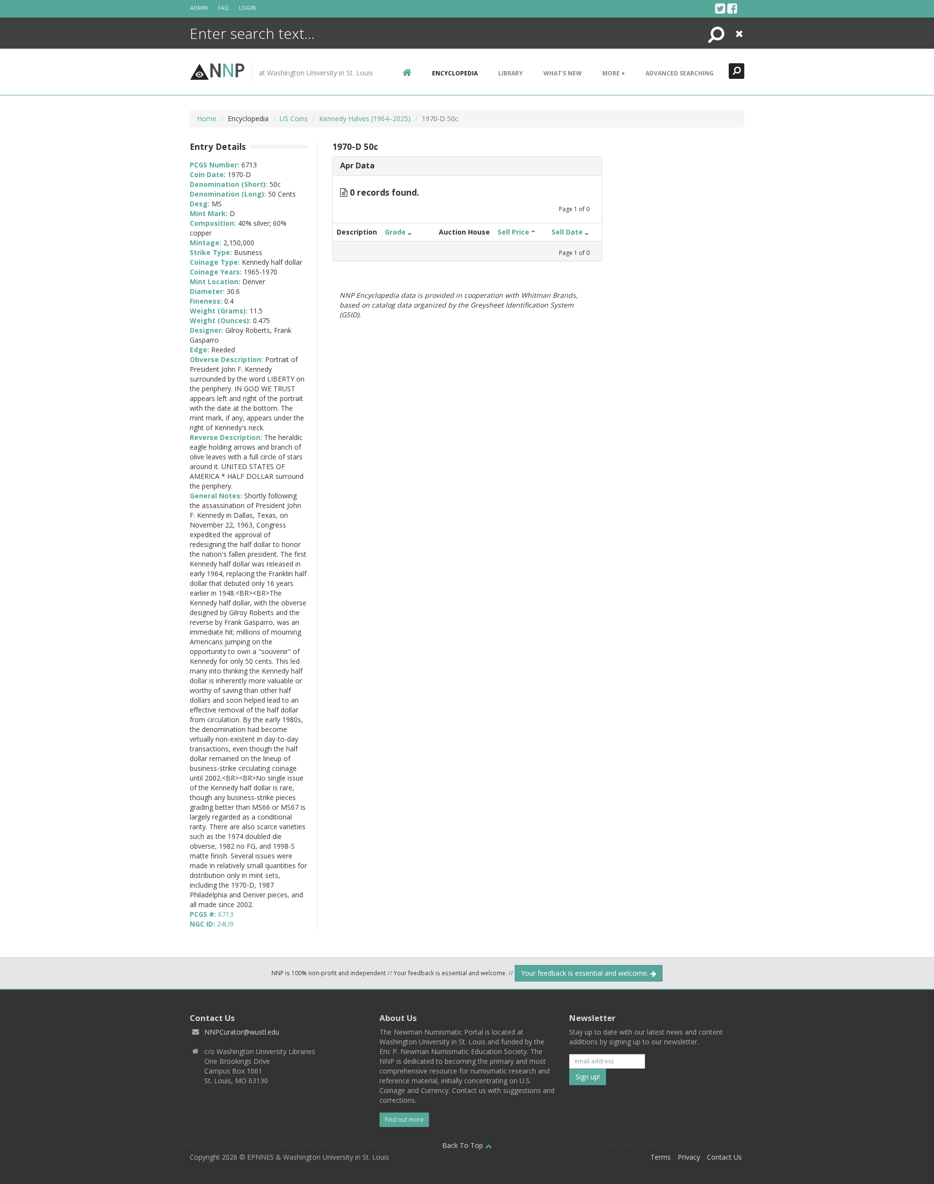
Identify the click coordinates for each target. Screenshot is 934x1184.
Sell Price (514, 232)
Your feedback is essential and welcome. (585, 973)
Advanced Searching (680, 73)
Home (206, 118)
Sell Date (568, 232)
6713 (226, 914)
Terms (660, 1157)
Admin (199, 7)
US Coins (294, 118)
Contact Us (724, 1157)
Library (510, 73)
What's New (562, 73)
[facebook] (732, 8)
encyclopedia (455, 73)
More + (613, 73)
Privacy (689, 1157)
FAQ (223, 7)
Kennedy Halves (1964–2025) (365, 118)
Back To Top (463, 1145)
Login (247, 7)
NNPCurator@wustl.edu (241, 1032)
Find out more (404, 1119)
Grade (396, 232)
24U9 (225, 924)
